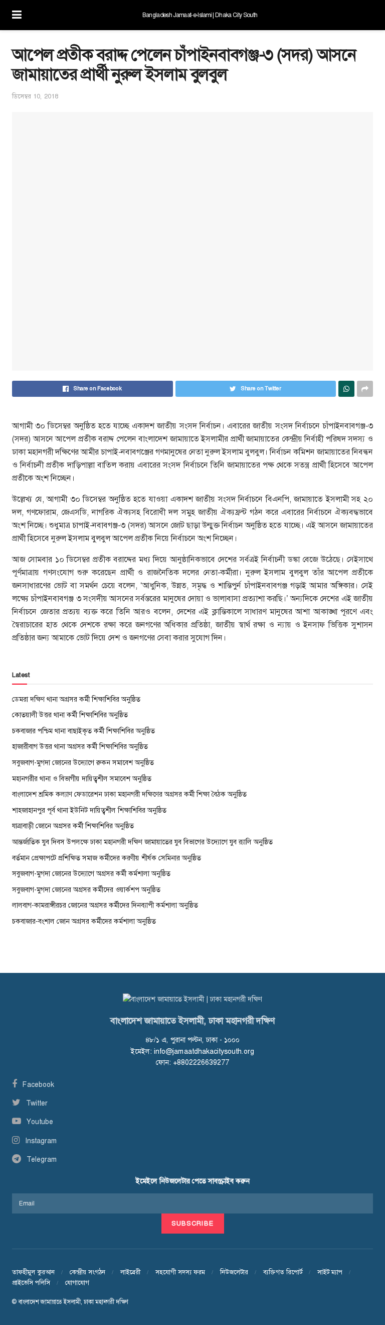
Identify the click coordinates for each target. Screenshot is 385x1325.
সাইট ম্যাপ (329, 1272)
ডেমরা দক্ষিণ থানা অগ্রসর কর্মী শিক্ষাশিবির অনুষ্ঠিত (76, 699)
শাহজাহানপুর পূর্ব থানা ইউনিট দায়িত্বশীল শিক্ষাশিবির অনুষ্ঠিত (89, 810)
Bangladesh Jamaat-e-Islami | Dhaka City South (199, 15)
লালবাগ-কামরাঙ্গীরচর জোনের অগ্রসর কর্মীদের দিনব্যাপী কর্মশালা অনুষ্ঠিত (105, 905)
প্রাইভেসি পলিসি (31, 1282)
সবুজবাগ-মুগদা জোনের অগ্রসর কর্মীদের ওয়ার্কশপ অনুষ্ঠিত (86, 889)
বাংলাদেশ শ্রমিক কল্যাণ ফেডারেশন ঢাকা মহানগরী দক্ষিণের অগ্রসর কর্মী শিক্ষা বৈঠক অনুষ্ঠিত (129, 794)
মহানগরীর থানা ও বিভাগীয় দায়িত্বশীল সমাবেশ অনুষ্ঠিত (81, 778)
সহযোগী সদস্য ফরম (180, 1272)
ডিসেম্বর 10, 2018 (35, 96)
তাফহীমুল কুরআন (33, 1272)
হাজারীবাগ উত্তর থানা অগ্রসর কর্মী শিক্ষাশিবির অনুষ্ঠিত (80, 746)
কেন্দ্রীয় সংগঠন (87, 1272)
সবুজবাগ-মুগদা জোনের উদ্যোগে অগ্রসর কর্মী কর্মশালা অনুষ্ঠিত (91, 873)
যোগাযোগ (77, 1282)
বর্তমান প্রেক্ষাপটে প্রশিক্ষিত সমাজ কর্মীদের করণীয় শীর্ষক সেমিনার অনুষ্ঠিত (106, 857)
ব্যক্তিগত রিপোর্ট (282, 1272)
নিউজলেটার (234, 1272)
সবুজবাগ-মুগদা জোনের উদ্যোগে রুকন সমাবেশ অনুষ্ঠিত (83, 762)
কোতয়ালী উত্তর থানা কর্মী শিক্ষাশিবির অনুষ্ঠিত (70, 714)
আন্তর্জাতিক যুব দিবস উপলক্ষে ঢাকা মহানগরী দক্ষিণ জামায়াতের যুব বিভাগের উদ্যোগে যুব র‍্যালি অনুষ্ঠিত (142, 841)
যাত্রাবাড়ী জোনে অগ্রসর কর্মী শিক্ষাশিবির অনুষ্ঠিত (73, 825)
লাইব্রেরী (130, 1272)
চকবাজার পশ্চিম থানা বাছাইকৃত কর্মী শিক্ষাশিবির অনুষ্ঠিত (83, 730)
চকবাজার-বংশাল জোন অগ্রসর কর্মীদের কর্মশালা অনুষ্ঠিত (84, 921)
